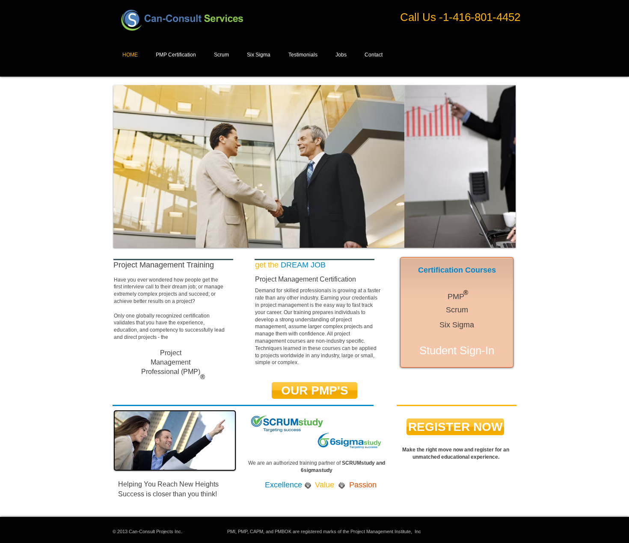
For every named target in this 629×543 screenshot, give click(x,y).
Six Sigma (456, 324)
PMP (456, 296)
